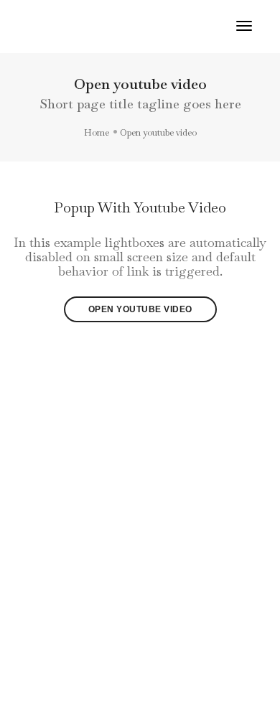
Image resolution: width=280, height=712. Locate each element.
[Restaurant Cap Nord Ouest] (53, 25)
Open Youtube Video (140, 309)
